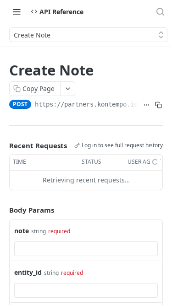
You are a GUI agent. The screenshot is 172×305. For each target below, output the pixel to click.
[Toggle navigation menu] (16, 11)
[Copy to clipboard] (159, 105)
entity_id (28, 272)
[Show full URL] (146, 105)
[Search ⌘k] (160, 11)
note (21, 230)
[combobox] (86, 248)
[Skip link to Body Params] (3, 210)
